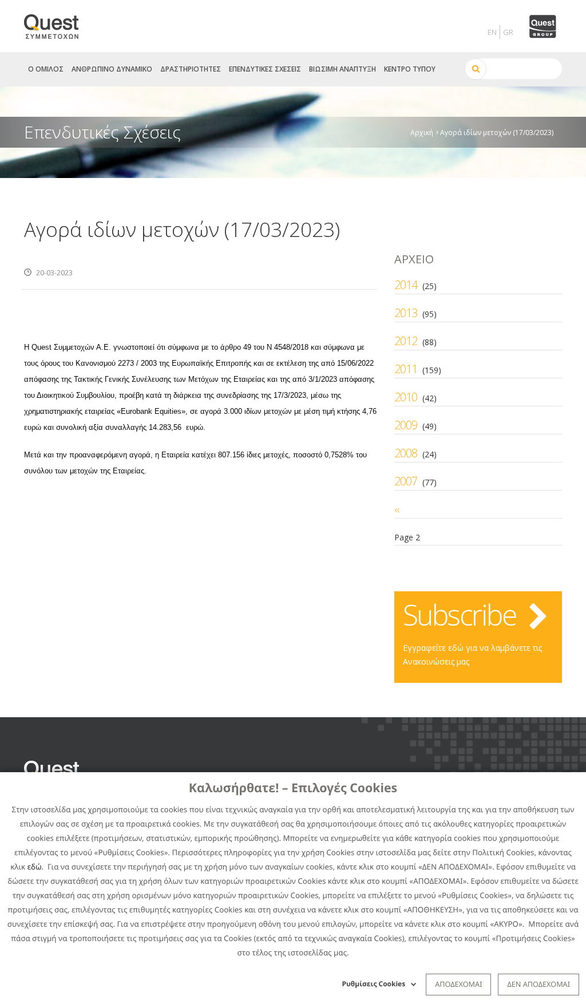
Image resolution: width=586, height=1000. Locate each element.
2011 (405, 369)
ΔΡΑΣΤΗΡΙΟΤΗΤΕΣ (190, 69)
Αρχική (421, 132)
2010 (405, 397)
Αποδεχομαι (458, 984)
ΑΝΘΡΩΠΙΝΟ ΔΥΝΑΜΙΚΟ (112, 69)
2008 (405, 453)
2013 (405, 313)
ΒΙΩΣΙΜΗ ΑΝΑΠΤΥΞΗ (342, 69)
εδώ (34, 866)
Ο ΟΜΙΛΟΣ (46, 69)
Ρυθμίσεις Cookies (374, 984)
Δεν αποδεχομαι (538, 984)
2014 (405, 285)
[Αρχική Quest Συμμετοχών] (58, 22)
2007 (405, 481)
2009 (405, 425)
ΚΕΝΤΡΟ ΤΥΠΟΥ (409, 69)
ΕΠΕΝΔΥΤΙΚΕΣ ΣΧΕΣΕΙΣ (265, 69)
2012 (405, 341)
